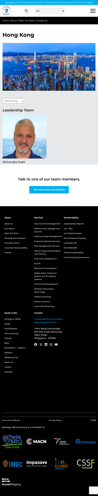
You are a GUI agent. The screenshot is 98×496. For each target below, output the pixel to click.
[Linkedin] (45, 344)
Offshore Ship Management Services (47, 230)
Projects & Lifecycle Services (47, 241)
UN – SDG (68, 228)
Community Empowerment (76, 257)
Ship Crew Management (45, 259)
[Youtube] (56, 344)
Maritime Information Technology (44, 290)
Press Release (10, 328)
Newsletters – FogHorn (15, 348)
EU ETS (37, 263)
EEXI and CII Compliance (45, 268)
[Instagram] (51, 344)
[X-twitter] (40, 344)
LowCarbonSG (70, 243)
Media (7, 324)
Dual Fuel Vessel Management (48, 236)
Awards (7, 252)
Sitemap (8, 372)
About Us (8, 224)
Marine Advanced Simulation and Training (47, 252)
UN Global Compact (73, 233)
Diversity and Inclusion (14, 238)
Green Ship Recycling (44, 306)
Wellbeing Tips (11, 357)
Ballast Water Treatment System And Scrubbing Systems (45, 276)
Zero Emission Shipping (75, 238)
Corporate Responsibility (15, 248)
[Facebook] (35, 344)
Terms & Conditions (11, 420)
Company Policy (11, 243)
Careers (7, 367)
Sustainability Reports (74, 224)
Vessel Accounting (42, 297)
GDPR (93, 420)
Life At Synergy (11, 333)
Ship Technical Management (47, 224)
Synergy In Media (12, 319)
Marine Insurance (42, 301)
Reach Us (8, 362)
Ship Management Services (47, 246)
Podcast (8, 338)
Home (6, 20)
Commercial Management (46, 284)
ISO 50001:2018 (70, 248)
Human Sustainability (73, 252)
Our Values (9, 228)
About (14, 20)
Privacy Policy (55, 420)
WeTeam (8, 353)
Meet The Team (26, 20)
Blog (6, 343)
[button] (49, 189)
